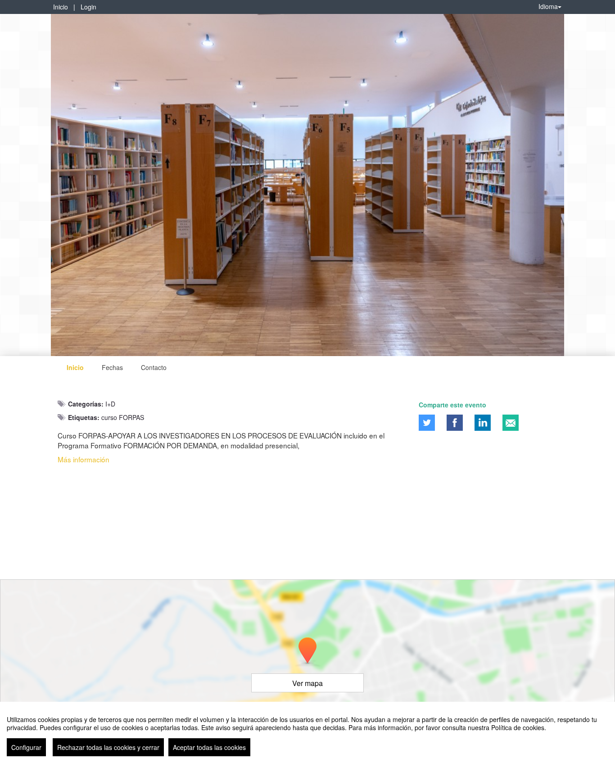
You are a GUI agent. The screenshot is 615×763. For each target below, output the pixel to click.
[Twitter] (427, 423)
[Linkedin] (483, 423)
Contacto (154, 367)
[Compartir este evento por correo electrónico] (510, 423)
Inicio (60, 6)
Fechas (112, 367)
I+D (110, 403)
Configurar (26, 747)
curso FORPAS (122, 417)
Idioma (548, 6)
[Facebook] (455, 423)
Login (88, 6)
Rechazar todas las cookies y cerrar (108, 747)
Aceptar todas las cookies (209, 747)
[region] (307, 732)
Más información (83, 459)
